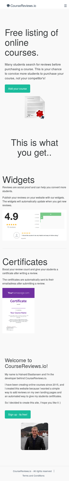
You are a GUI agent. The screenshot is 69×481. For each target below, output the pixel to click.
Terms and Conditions (33, 475)
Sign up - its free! (17, 414)
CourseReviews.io (21, 5)
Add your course (17, 88)
